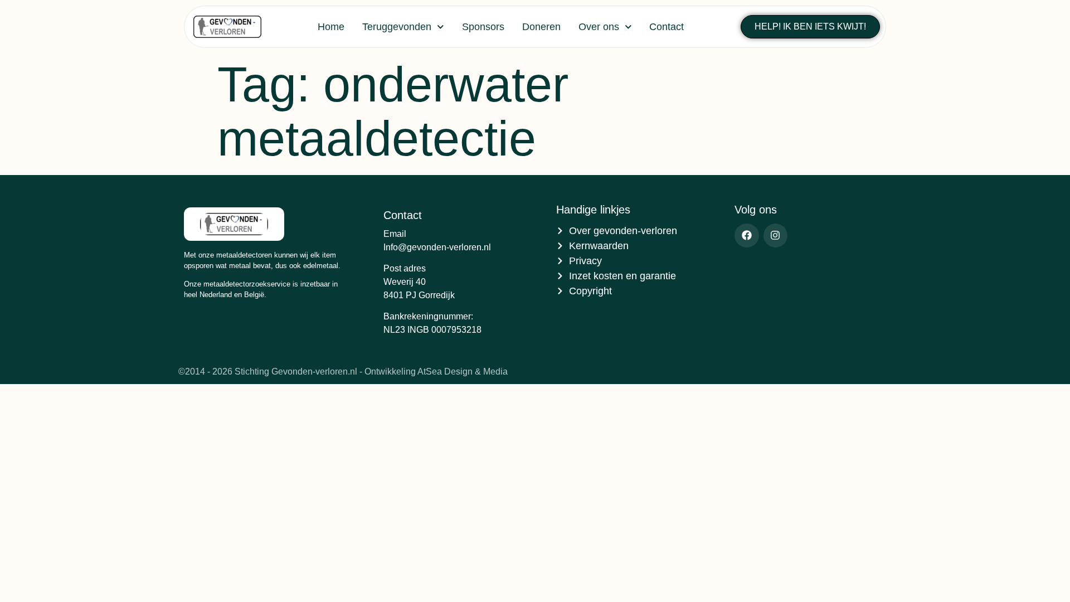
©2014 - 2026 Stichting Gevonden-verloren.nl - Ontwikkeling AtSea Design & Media (343, 371)
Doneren (541, 26)
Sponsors (483, 26)
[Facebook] (746, 235)
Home (331, 26)
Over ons (598, 26)
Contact (666, 26)
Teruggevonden (396, 26)
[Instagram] (775, 235)
